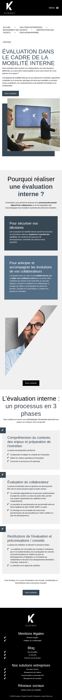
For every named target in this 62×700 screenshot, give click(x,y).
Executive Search (32, 669)
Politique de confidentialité (32, 640)
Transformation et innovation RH (32, 675)
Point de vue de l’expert (32, 658)
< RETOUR (6, 42)
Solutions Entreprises (31, 27)
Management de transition (33, 678)
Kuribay (17, 696)
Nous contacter (10, 93)
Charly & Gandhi (26, 696)
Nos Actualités (32, 652)
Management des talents (15, 30)
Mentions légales (32, 637)
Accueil (7, 27)
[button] (52, 8)
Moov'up (49, 696)
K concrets (32, 655)
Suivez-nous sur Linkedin (31, 690)
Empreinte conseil (39, 696)
